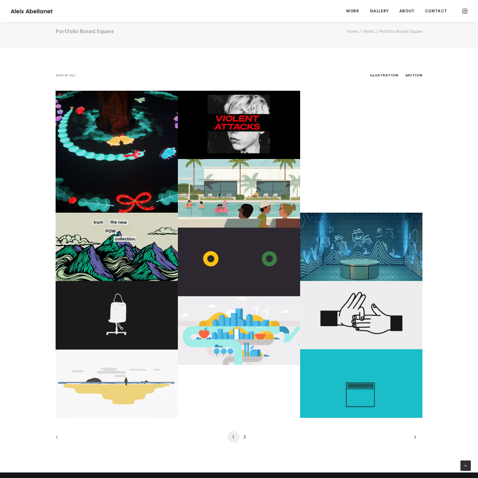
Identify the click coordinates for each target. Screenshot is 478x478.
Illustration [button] (384, 75)
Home (352, 31)
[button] (464, 11)
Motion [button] (413, 75)
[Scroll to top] (465, 466)
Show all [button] (65, 75)
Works (368, 31)
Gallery (379, 11)
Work (352, 11)
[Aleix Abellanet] (32, 11)
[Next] (413, 439)
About (407, 11)
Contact (436, 11)
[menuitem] (352, 11)
